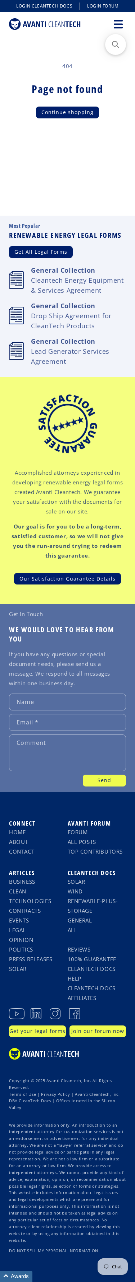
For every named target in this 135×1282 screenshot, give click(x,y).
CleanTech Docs (92, 873)
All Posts (82, 841)
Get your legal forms (37, 1031)
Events (19, 920)
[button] (118, 24)
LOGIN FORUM (103, 6)
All (72, 930)
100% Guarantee (92, 959)
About (18, 841)
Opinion (21, 939)
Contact (21, 851)
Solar (18, 968)
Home (17, 832)
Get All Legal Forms (40, 251)
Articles (22, 873)
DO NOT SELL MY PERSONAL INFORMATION (53, 1250)
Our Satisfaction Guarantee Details (67, 578)
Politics (21, 949)
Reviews (79, 949)
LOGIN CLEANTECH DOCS (44, 6)
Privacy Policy (55, 1094)
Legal (17, 930)
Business (22, 881)
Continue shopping (67, 112)
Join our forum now (97, 1031)
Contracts (25, 910)
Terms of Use (22, 1094)
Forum (78, 832)
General (80, 920)
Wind (75, 891)
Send (104, 780)
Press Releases (30, 959)
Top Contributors (95, 851)
